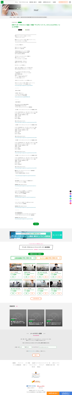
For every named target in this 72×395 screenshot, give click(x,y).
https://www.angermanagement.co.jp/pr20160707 (24, 85)
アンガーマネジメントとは (23, 2)
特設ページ (25, 364)
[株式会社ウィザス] (36, 381)
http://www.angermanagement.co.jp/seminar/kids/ (24, 218)
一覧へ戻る (36, 223)
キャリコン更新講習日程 (17, 364)
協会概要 (54, 2)
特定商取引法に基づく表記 (50, 364)
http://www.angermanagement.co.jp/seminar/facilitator (26, 175)
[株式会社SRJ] (40, 386)
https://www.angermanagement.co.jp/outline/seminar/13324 (26, 168)
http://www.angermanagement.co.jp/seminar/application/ (25, 197)
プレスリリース (20, 362)
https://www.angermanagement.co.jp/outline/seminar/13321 (26, 152)
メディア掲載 (27, 362)
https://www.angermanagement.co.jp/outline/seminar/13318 (26, 137)
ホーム (16, 2)
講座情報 (39, 2)
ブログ (58, 364)
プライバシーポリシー (32, 351)
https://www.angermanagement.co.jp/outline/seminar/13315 (26, 122)
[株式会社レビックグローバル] (31, 386)
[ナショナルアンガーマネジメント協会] (36, 372)
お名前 (16, 347)
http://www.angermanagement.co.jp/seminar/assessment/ (25, 207)
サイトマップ (41, 364)
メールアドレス (35, 347)
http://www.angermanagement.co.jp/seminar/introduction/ (25, 185)
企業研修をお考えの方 (46, 2)
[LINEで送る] (27, 30)
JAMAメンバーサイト (55, 362)
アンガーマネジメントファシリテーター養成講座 (15, 274)
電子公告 (33, 366)
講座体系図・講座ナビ (33, 2)
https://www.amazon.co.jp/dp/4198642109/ (22, 96)
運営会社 (38, 366)
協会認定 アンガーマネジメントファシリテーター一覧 (41, 362)
